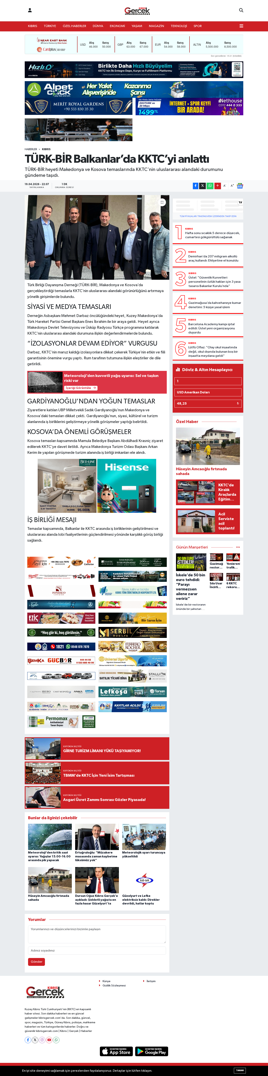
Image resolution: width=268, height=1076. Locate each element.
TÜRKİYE (50, 26)
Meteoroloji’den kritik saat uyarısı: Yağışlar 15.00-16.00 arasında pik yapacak (49, 856)
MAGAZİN (156, 26)
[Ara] (241, 10)
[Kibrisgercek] (137, 11)
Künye (106, 981)
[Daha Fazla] (217, 186)
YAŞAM (137, 26)
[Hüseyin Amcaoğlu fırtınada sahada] (50, 880)
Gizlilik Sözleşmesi (114, 985)
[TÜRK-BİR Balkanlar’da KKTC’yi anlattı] (97, 237)
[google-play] (151, 1051)
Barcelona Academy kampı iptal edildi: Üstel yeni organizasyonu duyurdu (211, 328)
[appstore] (116, 1051)
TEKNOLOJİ (179, 26)
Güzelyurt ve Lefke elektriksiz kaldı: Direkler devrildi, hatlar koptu (141, 899)
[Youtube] (49, 1040)
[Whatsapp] (56, 1040)
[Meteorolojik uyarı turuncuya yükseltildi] (144, 836)
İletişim (151, 981)
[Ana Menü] (241, 26)
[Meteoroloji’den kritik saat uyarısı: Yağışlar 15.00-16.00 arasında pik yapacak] (50, 836)
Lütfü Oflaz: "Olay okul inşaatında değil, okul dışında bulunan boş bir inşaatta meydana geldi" (213, 352)
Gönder (36, 961)
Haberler (31, 149)
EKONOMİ (117, 26)
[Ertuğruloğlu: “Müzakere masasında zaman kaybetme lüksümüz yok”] (97, 836)
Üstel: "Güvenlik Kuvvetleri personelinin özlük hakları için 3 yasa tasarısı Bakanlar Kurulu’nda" (215, 282)
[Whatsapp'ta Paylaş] (210, 186)
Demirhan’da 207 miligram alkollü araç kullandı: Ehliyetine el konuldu (213, 258)
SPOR (198, 26)
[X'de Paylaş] (202, 186)
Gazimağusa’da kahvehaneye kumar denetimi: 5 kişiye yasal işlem (214, 305)
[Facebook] (28, 1040)
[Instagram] (42, 1040)
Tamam (240, 1070)
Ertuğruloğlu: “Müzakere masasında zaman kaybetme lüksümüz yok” (96, 856)
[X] (35, 1040)
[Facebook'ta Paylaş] (195, 186)
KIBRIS (32, 26)
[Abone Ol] (240, 186)
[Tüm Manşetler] (238, 547)
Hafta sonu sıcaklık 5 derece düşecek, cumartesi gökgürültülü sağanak (212, 235)
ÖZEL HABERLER (74, 26)
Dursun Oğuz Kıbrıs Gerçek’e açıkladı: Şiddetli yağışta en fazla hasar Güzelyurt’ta (96, 899)
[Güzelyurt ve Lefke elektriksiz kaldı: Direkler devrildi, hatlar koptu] (144, 880)
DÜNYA (98, 26)
